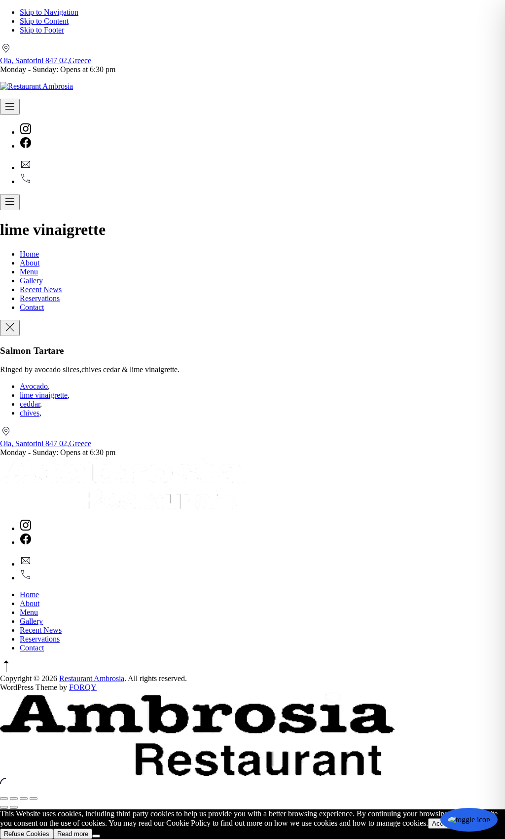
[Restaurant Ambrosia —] (36, 86)
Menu (29, 271)
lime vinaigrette (44, 395)
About (29, 263)
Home (29, 254)
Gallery (31, 280)
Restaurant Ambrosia (91, 678)
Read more (72, 834)
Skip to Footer (42, 30)
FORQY (83, 687)
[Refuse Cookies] (96, 836)
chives (29, 413)
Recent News (41, 289)
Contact (32, 307)
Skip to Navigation (49, 12)
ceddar (30, 404)
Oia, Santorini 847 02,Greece (45, 60)
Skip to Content (44, 21)
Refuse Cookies (26, 834)
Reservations (40, 298)
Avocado (34, 386)
